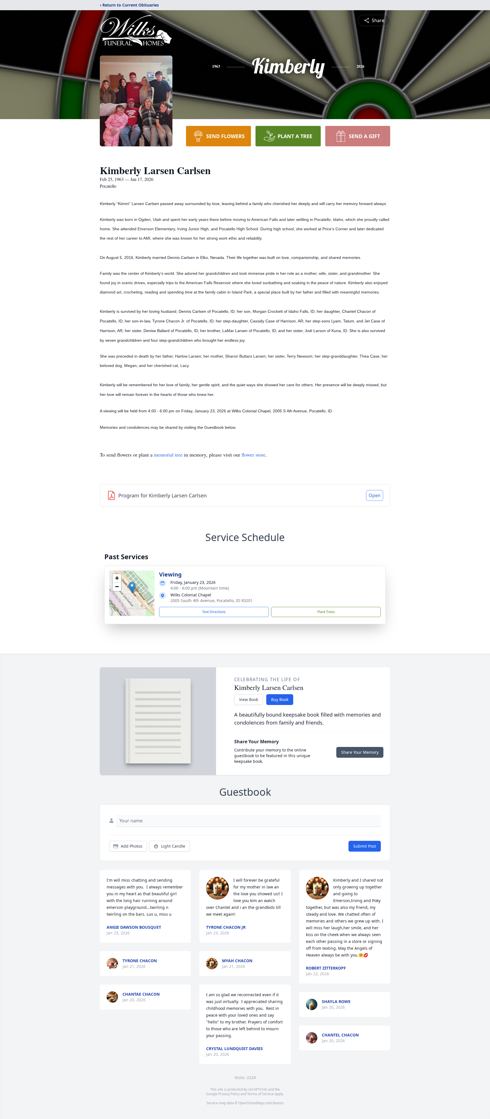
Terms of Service (260, 1093)
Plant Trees (326, 611)
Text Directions (214, 611)
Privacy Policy (229, 1093)
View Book (248, 699)
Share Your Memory (360, 752)
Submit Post (364, 846)
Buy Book (279, 699)
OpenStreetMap (251, 1103)
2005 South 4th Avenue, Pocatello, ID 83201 (211, 600)
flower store (253, 454)
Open (375, 495)
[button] (132, 587)
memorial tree (168, 454)
